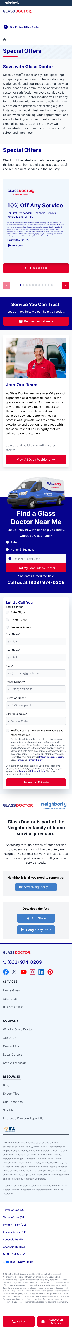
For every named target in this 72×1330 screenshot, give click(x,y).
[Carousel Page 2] (23, 285)
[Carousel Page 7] (39, 285)
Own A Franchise (14, 1063)
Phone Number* (15, 682)
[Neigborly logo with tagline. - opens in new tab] (54, 805)
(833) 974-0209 (47, 582)
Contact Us (11, 1046)
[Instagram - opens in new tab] (32, 972)
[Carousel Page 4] (30, 285)
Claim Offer (36, 268)
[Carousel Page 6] (36, 285)
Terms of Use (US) (14, 1209)
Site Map (9, 1110)
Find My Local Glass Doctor (36, 568)
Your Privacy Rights (21, 1261)
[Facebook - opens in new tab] (6, 972)
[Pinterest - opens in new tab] (50, 972)
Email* (9, 666)
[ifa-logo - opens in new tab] (10, 1129)
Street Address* (16, 697)
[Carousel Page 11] (52, 285)
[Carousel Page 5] (33, 285)
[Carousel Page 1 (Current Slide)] (20, 285)
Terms (19, 759)
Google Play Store (38, 930)
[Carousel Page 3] (27, 285)
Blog (6, 1085)
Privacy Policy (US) (14, 1224)
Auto (13, 542)
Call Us (21, 1321)
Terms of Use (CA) (14, 1217)
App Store (39, 918)
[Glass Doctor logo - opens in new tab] (18, 806)
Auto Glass (17, 612)
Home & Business (22, 549)
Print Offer (17, 245)
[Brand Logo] (36, 953)
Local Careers (12, 1054)
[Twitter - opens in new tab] (15, 972)
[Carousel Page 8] (42, 285)
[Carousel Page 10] (48, 285)
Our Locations (13, 1102)
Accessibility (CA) (14, 1246)
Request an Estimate (38, 321)
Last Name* (13, 650)
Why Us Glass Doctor (18, 1029)
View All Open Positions (33, 459)
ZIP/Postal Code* (16, 713)
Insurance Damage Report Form (25, 1118)
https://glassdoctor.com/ (51, 756)
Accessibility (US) (14, 1239)
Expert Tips (11, 1093)
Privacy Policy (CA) (14, 1232)
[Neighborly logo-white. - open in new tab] (12, 2)
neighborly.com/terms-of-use (40, 236)
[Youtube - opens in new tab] (24, 972)
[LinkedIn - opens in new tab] (41, 972)
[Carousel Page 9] (45, 285)
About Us (9, 1038)
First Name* (13, 634)
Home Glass (18, 620)
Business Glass (20, 627)
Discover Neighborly (33, 887)
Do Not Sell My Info (14, 1254)
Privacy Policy (35, 759)
